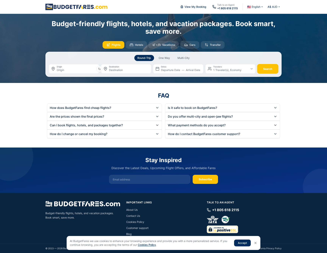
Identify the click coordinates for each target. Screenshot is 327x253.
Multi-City (184, 57)
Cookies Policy (135, 221)
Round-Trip (144, 57)
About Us (132, 209)
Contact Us (133, 215)
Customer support (137, 228)
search (267, 68)
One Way (164, 57)
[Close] (255, 243)
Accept (242, 242)
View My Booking (195, 6)
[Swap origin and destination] (99, 69)
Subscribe (205, 179)
